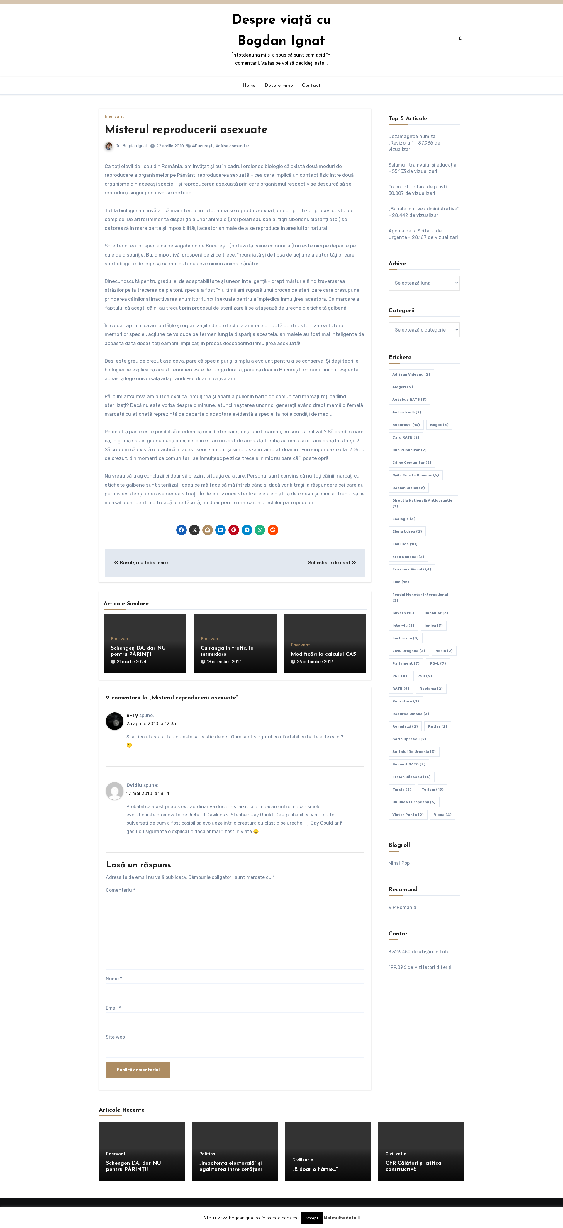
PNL (399, 676)
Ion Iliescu (405, 638)
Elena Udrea (407, 531)
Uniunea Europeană (414, 802)
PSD (424, 676)
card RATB (405, 437)
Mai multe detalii (342, 1218)
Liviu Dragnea (408, 651)
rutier (437, 726)
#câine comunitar (232, 146)
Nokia (444, 651)
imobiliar (436, 613)
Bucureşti (406, 425)
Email (113, 1008)
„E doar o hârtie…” (315, 1169)
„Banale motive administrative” (424, 209)
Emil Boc (405, 544)
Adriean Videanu (411, 374)
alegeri (402, 387)
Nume (114, 978)
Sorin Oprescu (409, 739)
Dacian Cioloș (408, 488)
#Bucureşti (202, 146)
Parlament (406, 663)
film (400, 582)
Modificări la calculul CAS (323, 654)
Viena (443, 815)
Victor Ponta (408, 815)
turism (433, 789)
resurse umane (410, 714)
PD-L (438, 663)
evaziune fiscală (411, 569)
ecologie (404, 519)
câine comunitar (411, 463)
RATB (400, 689)
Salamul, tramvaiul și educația (423, 165)
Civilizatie (302, 1160)
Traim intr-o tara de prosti (418, 187)
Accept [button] (311, 1218)
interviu (403, 626)
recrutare (405, 701)
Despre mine (278, 85)
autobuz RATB (409, 400)
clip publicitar (409, 450)
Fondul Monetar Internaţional (420, 597)
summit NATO (408, 764)
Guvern (403, 613)
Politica (207, 1154)
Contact (311, 85)
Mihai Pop (399, 863)
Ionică (434, 626)
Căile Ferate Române (415, 475)
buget (439, 425)
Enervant (114, 117)
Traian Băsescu (411, 777)
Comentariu (120, 890)
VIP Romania (402, 907)
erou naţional (408, 557)
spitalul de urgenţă (414, 752)
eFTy (132, 715)
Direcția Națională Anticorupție (422, 503)
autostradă (406, 412)
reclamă (431, 689)
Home (249, 85)
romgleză (405, 726)
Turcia (401, 789)
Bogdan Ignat (135, 145)
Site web (115, 1037)
